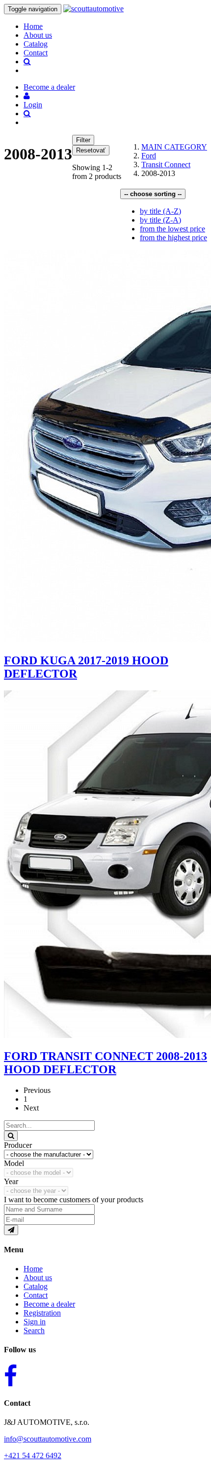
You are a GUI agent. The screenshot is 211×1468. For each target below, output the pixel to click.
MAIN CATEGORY (174, 147)
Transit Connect (165, 164)
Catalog (36, 44)
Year (11, 1181)
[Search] (11, 1136)
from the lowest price (172, 229)
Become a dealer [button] (49, 87)
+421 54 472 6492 (32, 1455)
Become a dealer (49, 1304)
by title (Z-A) (160, 220)
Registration (42, 1313)
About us (38, 35)
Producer (18, 1145)
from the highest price (173, 237)
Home (33, 26)
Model (14, 1163)
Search (34, 1330)
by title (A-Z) (160, 211)
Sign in (35, 1321)
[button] (27, 96)
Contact (36, 53)
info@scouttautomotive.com (47, 1439)
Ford (148, 156)
